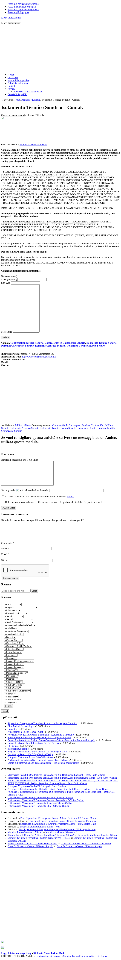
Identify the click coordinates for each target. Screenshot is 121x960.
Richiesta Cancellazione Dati (48, 953)
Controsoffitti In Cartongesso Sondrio (65, 343)
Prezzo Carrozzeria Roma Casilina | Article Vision (32, 843)
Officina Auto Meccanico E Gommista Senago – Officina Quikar (40, 803)
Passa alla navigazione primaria (23, 4)
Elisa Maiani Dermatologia (21, 726)
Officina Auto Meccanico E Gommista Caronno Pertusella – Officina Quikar (46, 800)
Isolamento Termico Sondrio (101, 343)
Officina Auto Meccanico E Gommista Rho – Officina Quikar (38, 806)
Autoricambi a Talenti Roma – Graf (25, 731)
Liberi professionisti (11, 17)
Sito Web (5, 283)
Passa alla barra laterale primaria (23, 9)
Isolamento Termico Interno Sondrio (86, 345)
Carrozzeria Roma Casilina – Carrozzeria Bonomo (86, 843)
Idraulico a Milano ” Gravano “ (61, 832)
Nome (9, 276)
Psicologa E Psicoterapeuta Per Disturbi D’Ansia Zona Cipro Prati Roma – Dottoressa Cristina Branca (58, 789)
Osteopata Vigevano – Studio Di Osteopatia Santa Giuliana (37, 786)
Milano (27, 425)
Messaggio (6, 331)
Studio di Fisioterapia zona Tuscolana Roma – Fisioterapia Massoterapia (43, 763)
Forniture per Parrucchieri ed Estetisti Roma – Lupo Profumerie (39, 737)
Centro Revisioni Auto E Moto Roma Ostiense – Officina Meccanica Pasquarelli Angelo (51, 740)
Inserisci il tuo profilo (18, 748)
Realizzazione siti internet (48, 956)
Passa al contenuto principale (22, 6)
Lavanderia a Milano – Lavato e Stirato (97, 835)
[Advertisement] (60, 49)
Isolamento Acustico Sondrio (50, 345)
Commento (7, 543)
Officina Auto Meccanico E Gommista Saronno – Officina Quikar (40, 797)
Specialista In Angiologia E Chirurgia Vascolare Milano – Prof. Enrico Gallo (58, 823)
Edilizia (19, 425)
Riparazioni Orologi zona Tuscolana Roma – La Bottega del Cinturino (42, 723)
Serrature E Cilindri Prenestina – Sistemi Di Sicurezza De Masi (39, 838)
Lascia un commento (36, 144)
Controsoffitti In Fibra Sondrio (26, 343)
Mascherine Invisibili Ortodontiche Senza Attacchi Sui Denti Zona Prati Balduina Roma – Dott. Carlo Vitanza (62, 777)
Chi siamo (13, 746)
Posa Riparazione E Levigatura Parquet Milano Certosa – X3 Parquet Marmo (58, 818)
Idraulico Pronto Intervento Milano (25, 832)
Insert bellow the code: (37, 490)
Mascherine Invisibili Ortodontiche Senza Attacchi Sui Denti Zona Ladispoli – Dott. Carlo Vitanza (56, 775)
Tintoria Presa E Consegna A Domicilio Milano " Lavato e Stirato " (41, 835)
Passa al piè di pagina (18, 12)
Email (9, 279)
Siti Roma (102, 956)
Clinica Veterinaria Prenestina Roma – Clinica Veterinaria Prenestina (62, 821)
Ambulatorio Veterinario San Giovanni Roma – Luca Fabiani (38, 760)
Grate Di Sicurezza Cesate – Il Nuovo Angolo (30, 846)
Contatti (11, 729)
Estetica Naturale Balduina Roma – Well (40, 826)
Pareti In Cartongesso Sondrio (17, 345)
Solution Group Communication (79, 956)
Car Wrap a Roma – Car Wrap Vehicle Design (30, 754)
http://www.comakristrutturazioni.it (39, 356)
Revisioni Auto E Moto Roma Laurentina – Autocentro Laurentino (41, 734)
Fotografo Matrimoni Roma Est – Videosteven (31, 757)
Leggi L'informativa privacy (16, 953)
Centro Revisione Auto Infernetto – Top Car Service (33, 743)
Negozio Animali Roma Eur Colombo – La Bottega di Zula (37, 751)
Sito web (5, 560)
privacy (70, 496)
